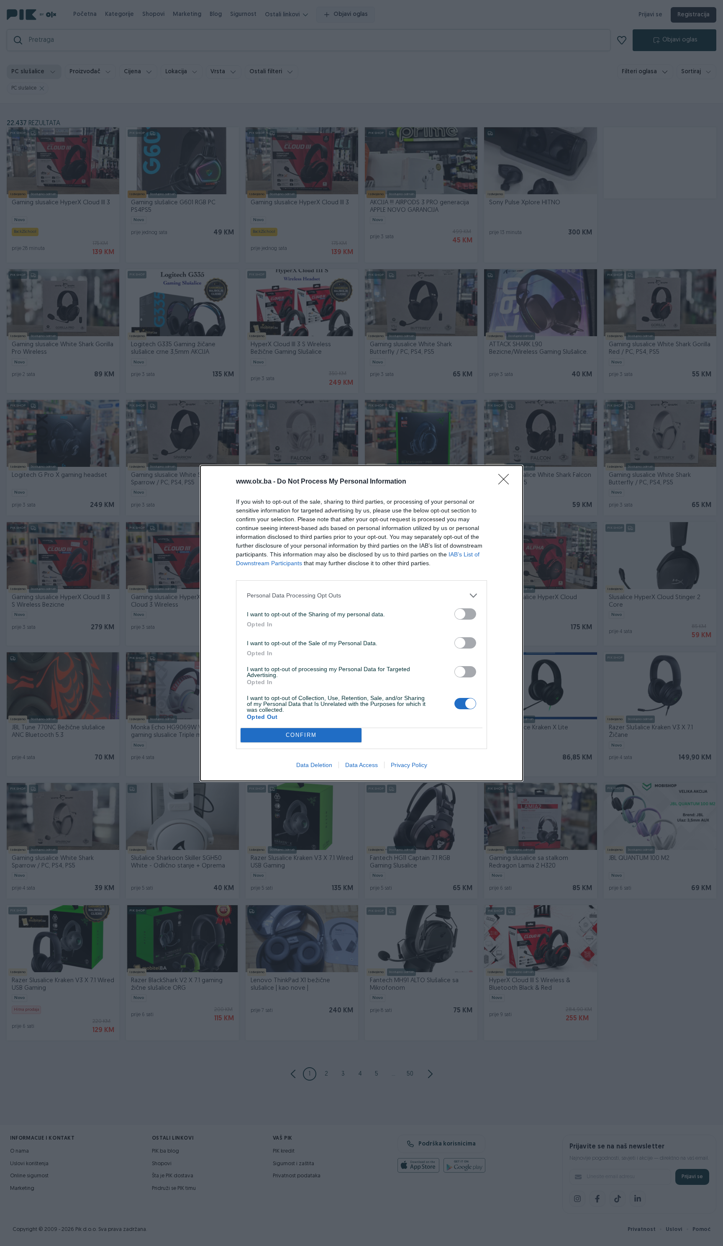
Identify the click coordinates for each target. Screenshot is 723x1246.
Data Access (361, 765)
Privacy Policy (409, 765)
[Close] (506, 482)
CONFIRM (301, 735)
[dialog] (361, 623)
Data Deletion (314, 765)
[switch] (465, 614)
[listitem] (361, 595)
